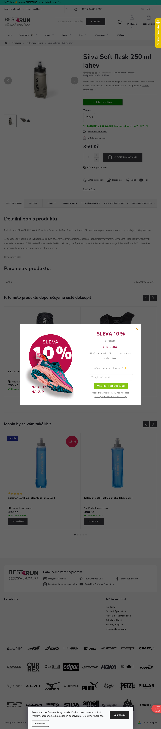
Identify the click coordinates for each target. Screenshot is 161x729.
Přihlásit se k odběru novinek (111, 385)
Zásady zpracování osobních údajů (110, 396)
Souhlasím (119, 715)
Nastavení (40, 723)
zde (101, 716)
